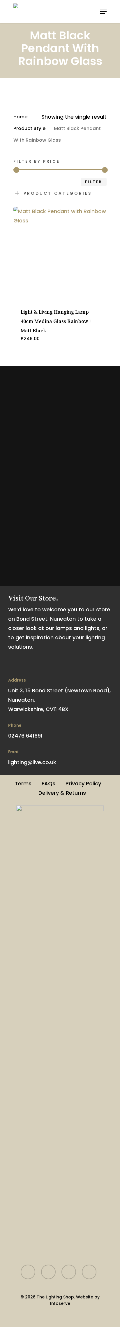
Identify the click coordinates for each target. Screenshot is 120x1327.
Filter (93, 181)
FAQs (48, 783)
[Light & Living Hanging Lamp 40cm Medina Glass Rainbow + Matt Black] (60, 253)
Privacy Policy (83, 783)
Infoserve (60, 1303)
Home (20, 116)
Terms (23, 783)
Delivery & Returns (62, 792)
